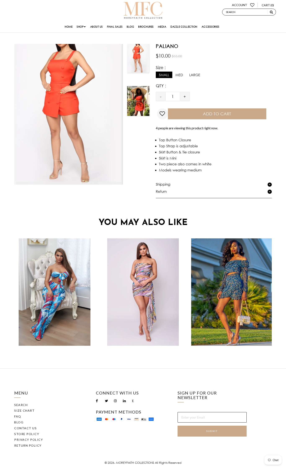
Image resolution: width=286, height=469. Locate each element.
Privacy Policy (28, 439)
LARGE (194, 75)
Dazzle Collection (183, 26)
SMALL (164, 75)
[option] (138, 62)
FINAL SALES (115, 26)
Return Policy (28, 445)
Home (68, 26)
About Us (96, 26)
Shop (80, 26)
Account (239, 5)
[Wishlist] (252, 5)
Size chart (24, 410)
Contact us (25, 428)
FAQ (17, 416)
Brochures (146, 26)
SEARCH (21, 405)
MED (179, 75)
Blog (130, 26)
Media (162, 26)
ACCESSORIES (210, 26)
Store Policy (26, 434)
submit (212, 431)
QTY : (161, 85)
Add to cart (217, 113)
